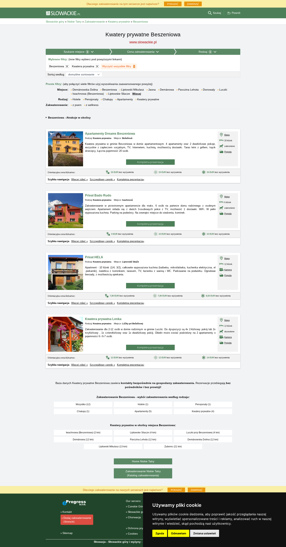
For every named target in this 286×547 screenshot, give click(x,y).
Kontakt (67, 511)
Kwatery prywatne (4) (203, 411)
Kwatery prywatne (148, 99)
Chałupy (108, 99)
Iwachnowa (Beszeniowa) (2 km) (83, 432)
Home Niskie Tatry (143, 461)
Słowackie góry (137, 511)
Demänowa (167, 89)
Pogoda (228, 152)
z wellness (92, 104)
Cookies (133, 533)
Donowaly (209, 89)
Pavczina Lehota (188, 89)
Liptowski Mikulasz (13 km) (113, 446)
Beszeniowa (109, 89)
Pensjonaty (91, 99)
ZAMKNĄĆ (193, 4)
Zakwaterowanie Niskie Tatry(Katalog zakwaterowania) (143, 473)
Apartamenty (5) (143, 411)
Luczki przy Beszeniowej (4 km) (203, 432)
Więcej (136, 93)
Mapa (227, 135)
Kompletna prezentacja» (130, 179)
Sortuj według (55, 74)
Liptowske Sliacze (119, 93)
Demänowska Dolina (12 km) (203, 439)
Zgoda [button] (159, 533)
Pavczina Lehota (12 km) (143, 439)
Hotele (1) (143, 404)
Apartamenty (125, 99)
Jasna (152, 89)
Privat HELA (94, 257)
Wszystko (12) (83, 404)
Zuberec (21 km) (173, 446)
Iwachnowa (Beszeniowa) (88, 93)
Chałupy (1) (83, 411)
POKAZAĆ (172, 4)
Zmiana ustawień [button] (204, 533)
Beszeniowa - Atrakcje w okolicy (69, 117)
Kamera (228, 270)
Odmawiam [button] (178, 533)
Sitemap (67, 533)
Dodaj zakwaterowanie (77, 519)
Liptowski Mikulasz (132, 89)
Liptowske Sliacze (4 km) (143, 432)
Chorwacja (134, 517)
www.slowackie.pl (143, 42)
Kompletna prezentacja (150, 162)
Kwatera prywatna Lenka (103, 319)
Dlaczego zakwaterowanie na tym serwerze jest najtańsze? (123, 3)
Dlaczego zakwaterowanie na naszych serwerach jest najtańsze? (123, 489)
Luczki (223, 89)
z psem (77, 104)
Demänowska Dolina (85, 89)
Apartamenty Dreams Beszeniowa (110, 133)
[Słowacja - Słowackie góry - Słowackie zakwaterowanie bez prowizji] (63, 13)
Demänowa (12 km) (83, 439)
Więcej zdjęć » (79, 179)
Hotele (77, 99)
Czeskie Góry (136, 506)
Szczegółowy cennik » (102, 179)
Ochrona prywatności (141, 528)
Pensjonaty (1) (203, 404)
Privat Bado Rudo (98, 195)
